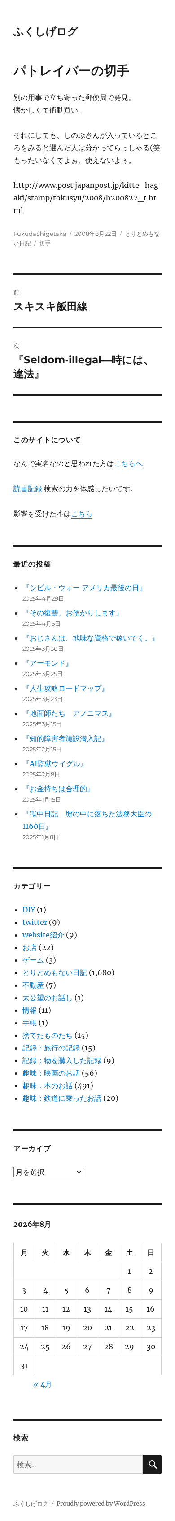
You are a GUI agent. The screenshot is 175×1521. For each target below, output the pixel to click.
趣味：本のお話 (47, 1085)
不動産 (33, 985)
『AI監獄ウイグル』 (55, 763)
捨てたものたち (47, 1035)
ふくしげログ (45, 31)
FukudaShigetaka (39, 233)
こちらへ (128, 463)
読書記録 (27, 488)
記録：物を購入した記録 (61, 1060)
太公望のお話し (47, 997)
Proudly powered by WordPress (101, 1504)
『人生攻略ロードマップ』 (65, 688)
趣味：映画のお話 (51, 1072)
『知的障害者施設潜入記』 (65, 738)
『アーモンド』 (47, 662)
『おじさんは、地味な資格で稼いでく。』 (90, 637)
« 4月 (43, 1384)
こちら (81, 513)
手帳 (29, 1022)
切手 (45, 243)
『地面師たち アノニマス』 (69, 713)
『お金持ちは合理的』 (58, 788)
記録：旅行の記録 (51, 1047)
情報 (29, 1010)
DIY (28, 909)
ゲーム (33, 959)
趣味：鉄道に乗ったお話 (61, 1098)
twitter (34, 922)
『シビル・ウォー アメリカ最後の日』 (84, 587)
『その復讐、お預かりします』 (72, 612)
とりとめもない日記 (54, 972)
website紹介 (43, 934)
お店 (29, 947)
